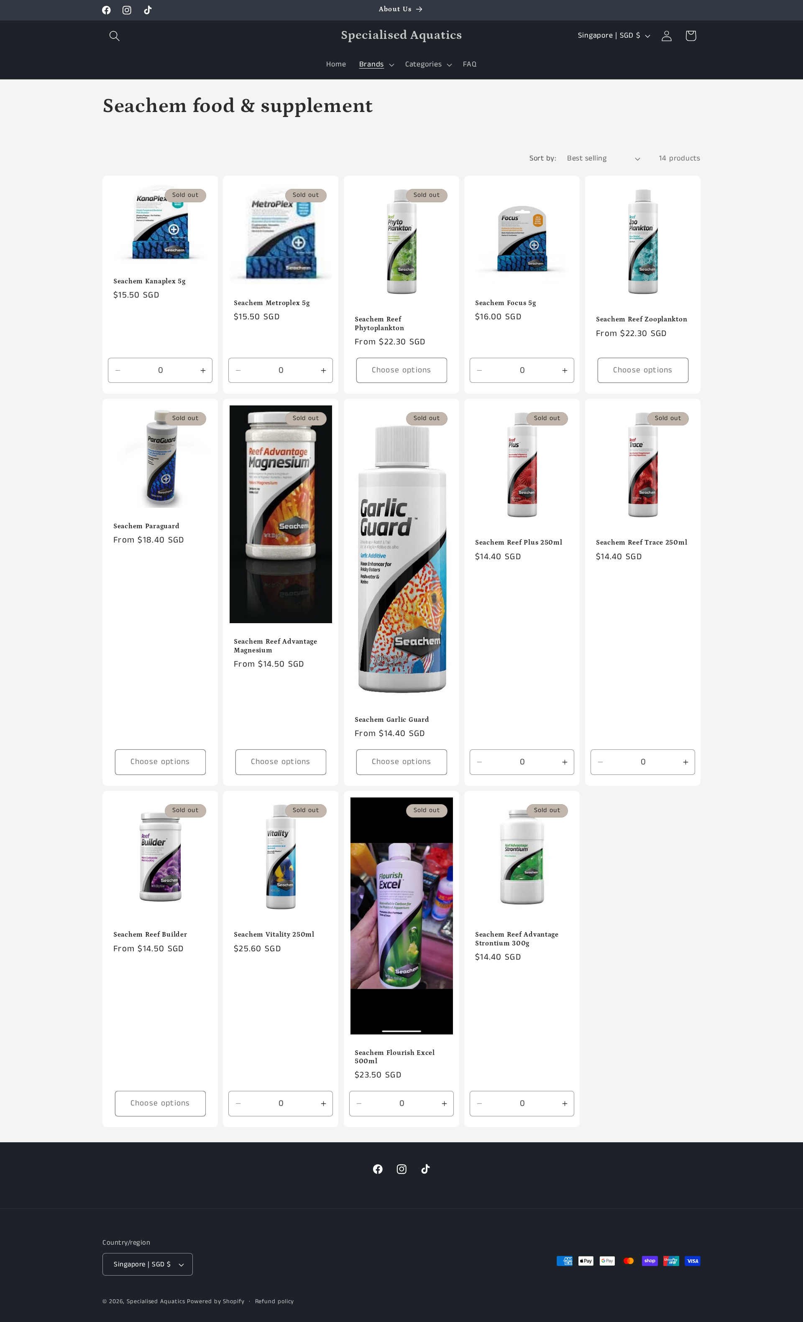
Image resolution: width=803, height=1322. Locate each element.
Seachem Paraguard (146, 526)
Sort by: (542, 158)
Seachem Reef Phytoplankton (379, 323)
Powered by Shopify (215, 1301)
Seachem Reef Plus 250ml (519, 542)
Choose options (401, 370)
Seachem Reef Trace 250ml (641, 542)
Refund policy (274, 1301)
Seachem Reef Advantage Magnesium (275, 646)
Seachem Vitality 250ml (274, 934)
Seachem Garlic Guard (392, 719)
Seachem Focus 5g (505, 303)
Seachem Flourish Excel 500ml (395, 1057)
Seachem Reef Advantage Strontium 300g (517, 939)
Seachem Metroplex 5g (271, 303)
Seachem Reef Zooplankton (641, 319)
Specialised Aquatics (156, 1301)
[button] (114, 36)
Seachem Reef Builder (150, 934)
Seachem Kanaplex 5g (149, 281)
